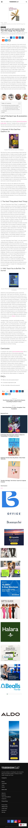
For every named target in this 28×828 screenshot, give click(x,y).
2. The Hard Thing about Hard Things (11, 108)
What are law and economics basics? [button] (10, 379)
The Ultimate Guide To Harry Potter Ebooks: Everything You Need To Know (14, 400)
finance (13, 316)
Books (2, 27)
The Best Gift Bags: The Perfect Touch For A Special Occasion (13, 481)
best (18, 121)
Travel (3, 785)
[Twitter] (12, 821)
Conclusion (4, 110)
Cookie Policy (4, 808)
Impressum (4, 810)
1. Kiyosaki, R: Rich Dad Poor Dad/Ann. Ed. (12, 106)
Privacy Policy (4, 804)
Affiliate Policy (5, 806)
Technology (4, 783)
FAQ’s (3, 112)
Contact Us (4, 798)
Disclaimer (4, 795)
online (5, 123)
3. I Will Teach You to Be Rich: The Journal (11, 109)
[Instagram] (15, 821)
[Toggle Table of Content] (18, 103)
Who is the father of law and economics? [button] (11, 385)
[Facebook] (8, 821)
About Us (4, 793)
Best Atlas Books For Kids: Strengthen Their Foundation (14, 408)
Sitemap (3, 812)
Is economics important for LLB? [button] (9, 382)
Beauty (3, 781)
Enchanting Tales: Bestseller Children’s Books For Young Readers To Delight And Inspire (13, 435)
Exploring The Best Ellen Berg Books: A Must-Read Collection (13, 458)
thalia (5, 27)
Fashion (3, 787)
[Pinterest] (19, 821)
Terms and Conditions (6, 796)
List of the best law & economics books (10, 105)
